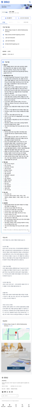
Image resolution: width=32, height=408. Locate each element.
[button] (29, 394)
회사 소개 (3, 388)
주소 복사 (10, 325)
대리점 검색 (10, 406)
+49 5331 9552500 (10, 37)
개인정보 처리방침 (14, 388)
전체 (29, 406)
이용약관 (8, 388)
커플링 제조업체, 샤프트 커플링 (14, 12)
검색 (22, 406)
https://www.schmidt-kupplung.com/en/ (15, 34)
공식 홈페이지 (9, 18)
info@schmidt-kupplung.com (12, 44)
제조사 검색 (3, 406)
